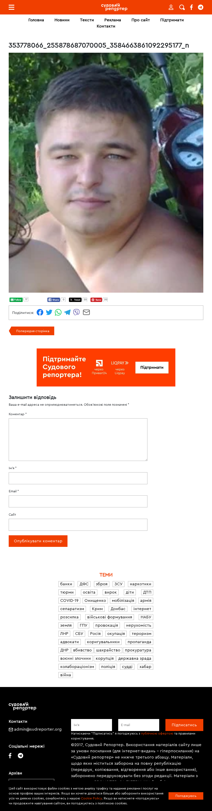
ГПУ (83, 625)
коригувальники (103, 642)
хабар (145, 667)
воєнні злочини (75, 658)
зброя (101, 584)
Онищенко (95, 601)
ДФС (84, 584)
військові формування (109, 617)
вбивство (82, 650)
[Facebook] (191, 7)
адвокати (69, 642)
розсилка (69, 617)
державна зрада (134, 658)
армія (145, 601)
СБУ (79, 634)
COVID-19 (69, 601)
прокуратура (138, 650)
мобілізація (123, 601)
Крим (97, 609)
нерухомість (138, 625)
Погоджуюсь (185, 796)
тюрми (67, 592)
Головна (36, 20)
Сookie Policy (91, 798)
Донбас (118, 609)
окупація (116, 634)
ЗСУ (118, 584)
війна (65, 675)
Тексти (87, 20)
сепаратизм (72, 609)
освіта (89, 592)
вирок (111, 592)
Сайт (12, 514)
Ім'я (13, 468)
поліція (108, 667)
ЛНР (64, 634)
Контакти (106, 26)
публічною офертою (157, 733)
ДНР (64, 650)
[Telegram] (200, 7)
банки (66, 584)
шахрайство (108, 650)
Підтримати (172, 20)
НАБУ (146, 617)
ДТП (147, 592)
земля (66, 625)
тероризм (141, 634)
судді (127, 667)
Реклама (112, 20)
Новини (62, 20)
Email (14, 491)
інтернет (142, 609)
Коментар (18, 414)
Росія (95, 634)
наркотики (140, 584)
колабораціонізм (77, 667)
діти (130, 592)
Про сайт (140, 20)
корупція (105, 658)
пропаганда (139, 642)
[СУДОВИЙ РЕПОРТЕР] (114, 7)
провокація (106, 625)
